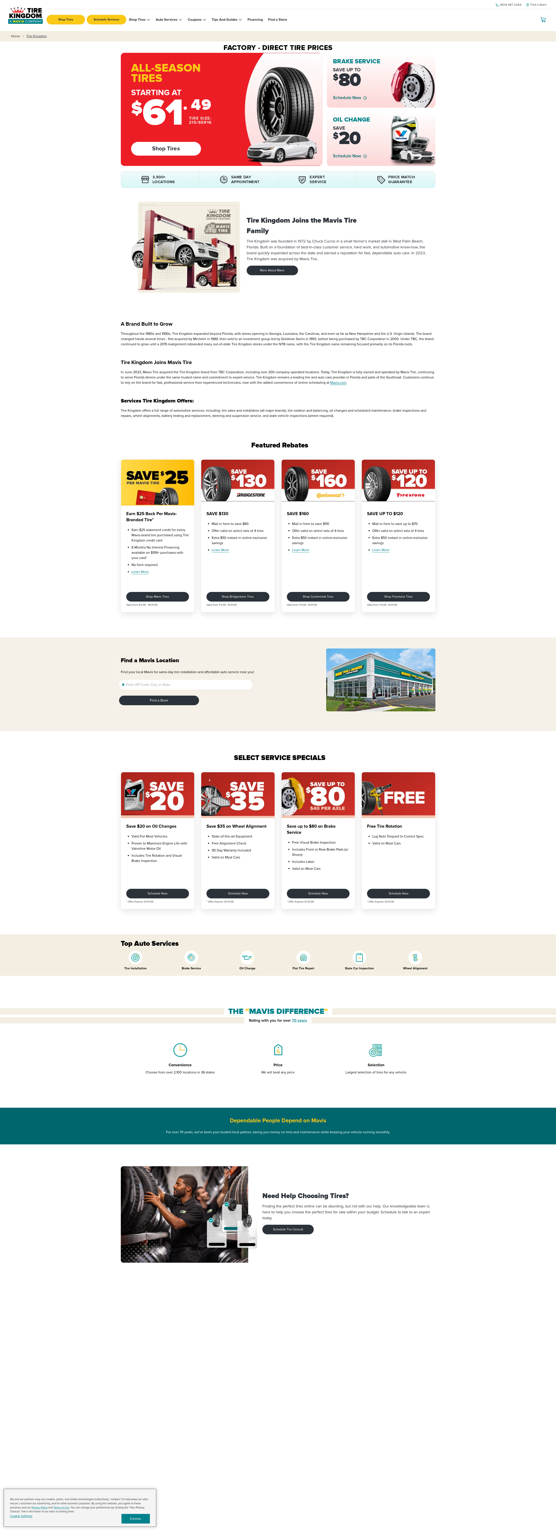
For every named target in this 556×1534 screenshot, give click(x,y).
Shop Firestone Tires (398, 596)
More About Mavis (272, 270)
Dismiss (135, 1519)
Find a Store (159, 700)
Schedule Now (347, 97)
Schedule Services (106, 19)
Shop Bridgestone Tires (238, 596)
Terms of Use (61, 1507)
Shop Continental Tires (318, 596)
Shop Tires (65, 19)
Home (15, 36)
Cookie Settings (21, 1516)
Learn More (140, 572)
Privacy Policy (39, 1507)
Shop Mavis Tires (157, 596)
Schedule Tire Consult (288, 1229)
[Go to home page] (25, 15)
